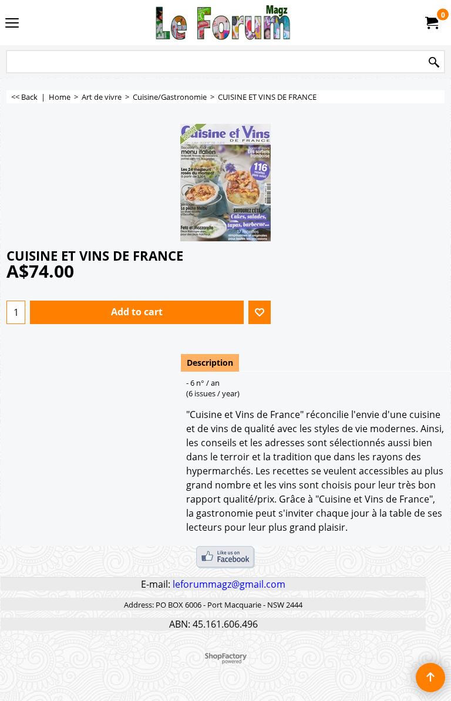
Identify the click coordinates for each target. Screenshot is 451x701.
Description (210, 362)
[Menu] (12, 23)
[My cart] (431, 23)
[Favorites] (259, 312)
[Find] (434, 62)
